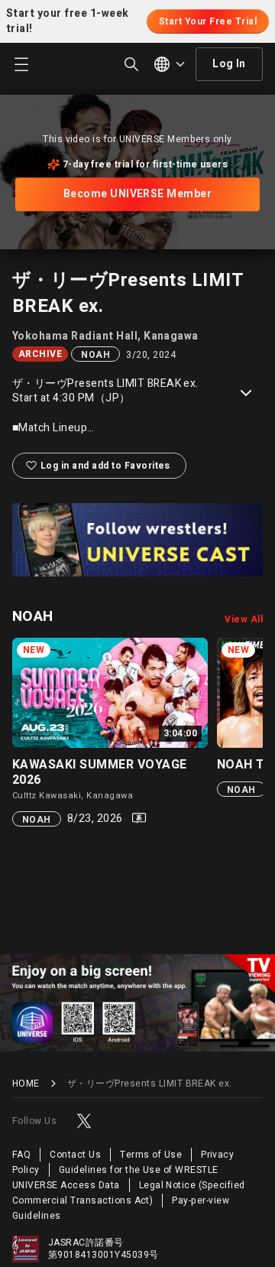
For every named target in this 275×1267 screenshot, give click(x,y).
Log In (229, 64)
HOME (26, 1083)
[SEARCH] (131, 64)
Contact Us (75, 1154)
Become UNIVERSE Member (137, 194)
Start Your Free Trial (208, 21)
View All (244, 619)
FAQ (21, 1154)
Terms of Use (151, 1154)
